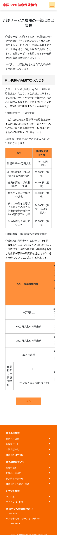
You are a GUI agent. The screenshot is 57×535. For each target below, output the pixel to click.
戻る (28, 401)
